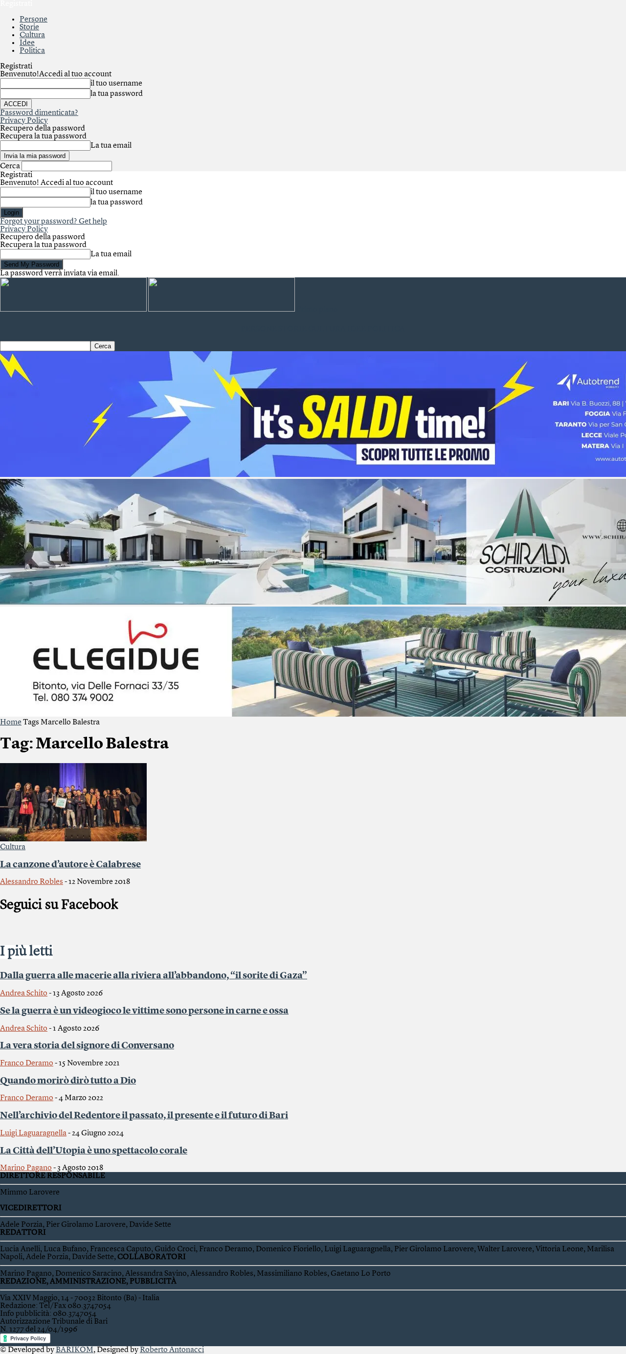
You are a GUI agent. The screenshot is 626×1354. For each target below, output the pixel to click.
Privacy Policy (24, 121)
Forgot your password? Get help (53, 222)
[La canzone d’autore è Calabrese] (73, 839)
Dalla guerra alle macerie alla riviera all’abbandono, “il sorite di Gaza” (153, 975)
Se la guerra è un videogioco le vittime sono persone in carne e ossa (144, 1011)
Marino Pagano (26, 1168)
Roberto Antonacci (172, 1350)
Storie (29, 27)
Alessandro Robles (31, 882)
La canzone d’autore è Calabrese (70, 864)
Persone (33, 19)
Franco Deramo (26, 1063)
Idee (27, 43)
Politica (32, 51)
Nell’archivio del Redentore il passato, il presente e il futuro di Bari (144, 1115)
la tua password (116, 94)
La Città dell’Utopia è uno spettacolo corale (93, 1151)
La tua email (111, 146)
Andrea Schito (23, 993)
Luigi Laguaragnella (33, 1133)
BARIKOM (74, 1350)
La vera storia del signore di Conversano (87, 1045)
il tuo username (116, 84)
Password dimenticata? (39, 113)
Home (11, 722)
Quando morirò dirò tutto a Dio (68, 1081)
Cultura (32, 35)
